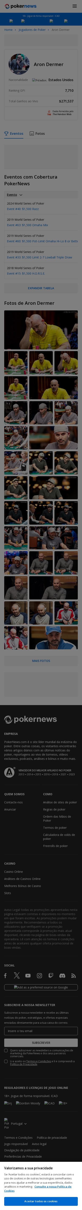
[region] (41, 1186)
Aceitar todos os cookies (40, 1201)
